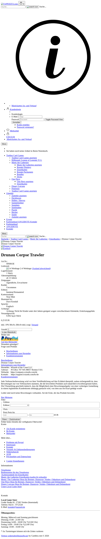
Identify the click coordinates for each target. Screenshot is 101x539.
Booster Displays (24, 167)
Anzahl (4, 329)
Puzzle (14, 210)
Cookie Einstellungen (15, 461)
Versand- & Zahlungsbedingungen (20, 449)
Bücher (15, 212)
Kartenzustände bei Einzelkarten (14, 475)
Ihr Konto (10, 431)
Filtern (4, 419)
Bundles (20, 174)
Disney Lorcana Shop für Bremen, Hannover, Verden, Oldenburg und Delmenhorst (35, 484)
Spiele (14, 215)
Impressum (10, 445)
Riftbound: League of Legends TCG (27, 160)
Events (9, 219)
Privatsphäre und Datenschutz (18, 456)
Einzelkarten (22, 170)
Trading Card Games (15, 155)
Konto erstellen (23, 125)
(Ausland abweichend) (41, 268)
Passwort (15, 119)
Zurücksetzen (14, 419)
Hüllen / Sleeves (18, 200)
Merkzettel (10, 433)
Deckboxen (16, 198)
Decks (19, 177)
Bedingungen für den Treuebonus (15, 472)
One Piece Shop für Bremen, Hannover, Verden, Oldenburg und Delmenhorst (33, 482)
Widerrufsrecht (12, 452)
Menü (4, 144)
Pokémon (15, 188)
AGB (8, 454)
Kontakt (33, 222)
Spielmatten (16, 207)
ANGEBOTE (24, 222)
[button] (13, 109)
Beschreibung (12, 351)
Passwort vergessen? (25, 127)
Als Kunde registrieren (15, 429)
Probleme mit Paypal (15, 442)
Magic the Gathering (20, 162)
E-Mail (14, 117)
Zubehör (9, 193)
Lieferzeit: (5, 266)
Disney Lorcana (18, 186)
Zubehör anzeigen (19, 196)
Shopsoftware (22, 536)
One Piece (16, 179)
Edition (6, 405)
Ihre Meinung (6, 397)
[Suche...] (32, 6)
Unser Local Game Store (11, 486)
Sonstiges (15, 205)
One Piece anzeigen (25, 181)
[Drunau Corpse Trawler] (12, 246)
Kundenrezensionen (14, 356)
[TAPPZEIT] (9, 4)
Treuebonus (6, 470)
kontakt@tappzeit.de (16, 507)
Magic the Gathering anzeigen (29, 165)
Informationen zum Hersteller (18, 353)
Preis (5, 412)
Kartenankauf (12, 222)
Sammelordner (18, 203)
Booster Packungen (25, 172)
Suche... (42, 7)
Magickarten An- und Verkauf (24, 106)
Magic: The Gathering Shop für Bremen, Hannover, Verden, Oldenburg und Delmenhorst (38, 479)
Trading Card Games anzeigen (24, 158)
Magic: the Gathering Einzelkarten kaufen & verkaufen (24, 477)
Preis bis (11, 412)
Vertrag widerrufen (9, 536)
